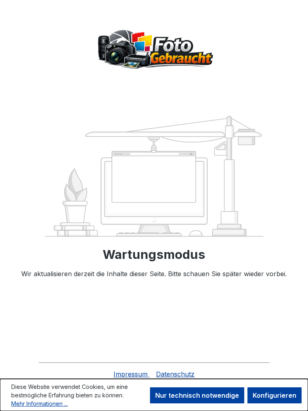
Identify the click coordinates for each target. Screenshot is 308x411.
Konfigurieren (274, 395)
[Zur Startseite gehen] (154, 50)
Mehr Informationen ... (39, 403)
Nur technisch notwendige (197, 395)
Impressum (131, 374)
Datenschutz (175, 374)
